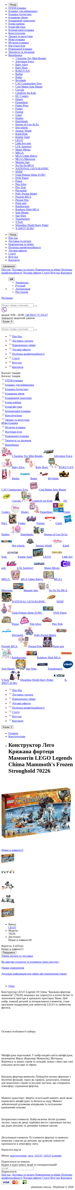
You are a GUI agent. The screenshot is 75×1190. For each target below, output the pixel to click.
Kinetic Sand (22, 137)
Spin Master (22, 212)
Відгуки (13, 256)
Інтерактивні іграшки (21, 30)
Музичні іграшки (18, 42)
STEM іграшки (17, 7)
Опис (11, 985)
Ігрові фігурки (16, 26)
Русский (20, 285)
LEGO (19, 140)
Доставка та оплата (19, 241)
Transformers (22, 218)
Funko (18, 108)
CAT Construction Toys (28, 83)
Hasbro (19, 118)
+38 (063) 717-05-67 (36, 314)
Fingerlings (21, 102)
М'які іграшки (16, 39)
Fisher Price (21, 105)
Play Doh (20, 187)
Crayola (19, 89)
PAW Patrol (21, 177)
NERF (19, 171)
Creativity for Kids (25, 92)
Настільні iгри (16, 45)
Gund (18, 115)
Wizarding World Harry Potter (31, 225)
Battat (18, 77)
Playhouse (7, 297)
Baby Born (21, 67)
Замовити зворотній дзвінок (18, 318)
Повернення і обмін (24, 345)
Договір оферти (17, 250)
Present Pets (22, 200)
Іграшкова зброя (18, 17)
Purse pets (21, 203)
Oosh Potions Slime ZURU (30, 174)
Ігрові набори (16, 23)
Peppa (18, 181)
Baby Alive (21, 64)
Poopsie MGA (23, 196)
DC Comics (21, 96)
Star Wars (20, 215)
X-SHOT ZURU (24, 228)
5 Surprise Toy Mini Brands (30, 58)
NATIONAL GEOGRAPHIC (32, 168)
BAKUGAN (22, 70)
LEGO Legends (52, 1155)
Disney (19, 99)
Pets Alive (21, 184)
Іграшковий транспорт (21, 20)
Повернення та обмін (21, 244)
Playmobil (21, 190)
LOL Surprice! (23, 146)
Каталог (10, 376)
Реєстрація (21, 292)
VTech (19, 222)
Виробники (15, 55)
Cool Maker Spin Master (29, 86)
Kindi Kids (21, 133)
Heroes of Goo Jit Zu (27, 124)
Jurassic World (23, 130)
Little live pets (23, 143)
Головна (13, 733)
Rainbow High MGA (27, 209)
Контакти (14, 259)
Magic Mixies (23, 149)
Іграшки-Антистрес (20, 14)
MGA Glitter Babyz (26, 155)
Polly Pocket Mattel (26, 193)
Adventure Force (24, 61)
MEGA (19, 152)
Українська (21, 282)
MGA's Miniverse (25, 159)
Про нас (13, 237)
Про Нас (17, 336)
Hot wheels (21, 127)
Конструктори (16, 33)
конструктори (18, 1155)
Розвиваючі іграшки (20, 48)
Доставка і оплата (22, 340)
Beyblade (20, 80)
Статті (12, 253)
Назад (13, 4)
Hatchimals (21, 121)
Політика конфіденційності (24, 247)
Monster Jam (22, 162)
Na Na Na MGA (24, 165)
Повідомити (9, 952)
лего (30, 1155)
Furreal (19, 111)
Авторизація (22, 288)
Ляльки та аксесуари (20, 36)
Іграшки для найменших (23, 11)
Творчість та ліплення (21, 52)
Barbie (19, 74)
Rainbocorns (22, 206)
